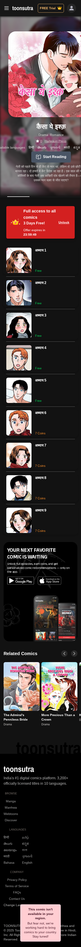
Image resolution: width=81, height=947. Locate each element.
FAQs (17, 892)
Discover (11, 820)
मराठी (6, 856)
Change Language (17, 905)
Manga (11, 801)
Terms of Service (17, 886)
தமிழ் (25, 837)
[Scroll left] (64, 653)
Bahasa (9, 862)
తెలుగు (8, 843)
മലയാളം (10, 850)
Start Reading (54, 157)
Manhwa (11, 807)
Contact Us (17, 898)
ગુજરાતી (27, 856)
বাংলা (24, 850)
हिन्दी (6, 837)
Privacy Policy (17, 880)
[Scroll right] (74, 653)
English (27, 862)
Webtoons (11, 814)
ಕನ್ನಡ (25, 843)
